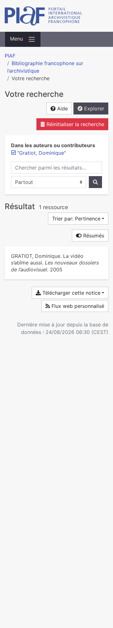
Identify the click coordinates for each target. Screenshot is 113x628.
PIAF (10, 56)
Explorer (93, 108)
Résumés (93, 235)
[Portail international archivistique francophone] (56, 15)
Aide (62, 108)
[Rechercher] (95, 182)
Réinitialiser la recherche (74, 124)
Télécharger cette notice (70, 293)
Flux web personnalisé (77, 306)
